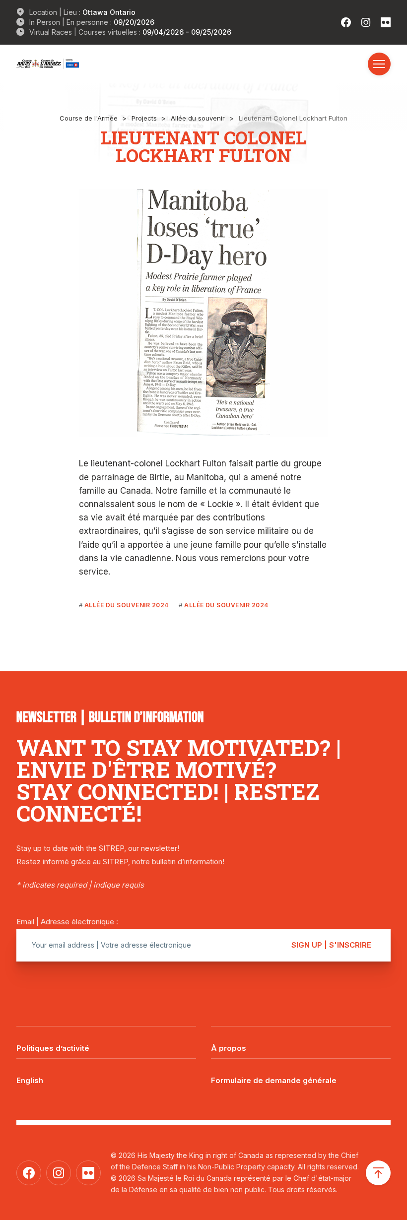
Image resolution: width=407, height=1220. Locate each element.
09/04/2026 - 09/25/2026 (186, 32)
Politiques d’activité (52, 1048)
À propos (228, 1048)
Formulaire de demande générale (274, 1080)
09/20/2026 (134, 22)
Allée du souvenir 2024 (126, 605)
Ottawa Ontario (109, 12)
